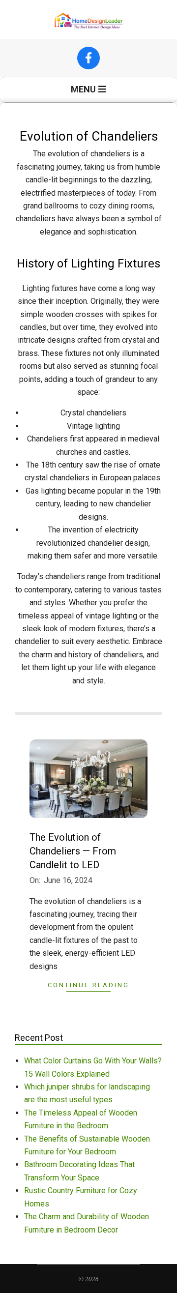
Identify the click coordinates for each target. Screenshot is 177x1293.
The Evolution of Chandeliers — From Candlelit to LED (73, 851)
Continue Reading (88, 985)
